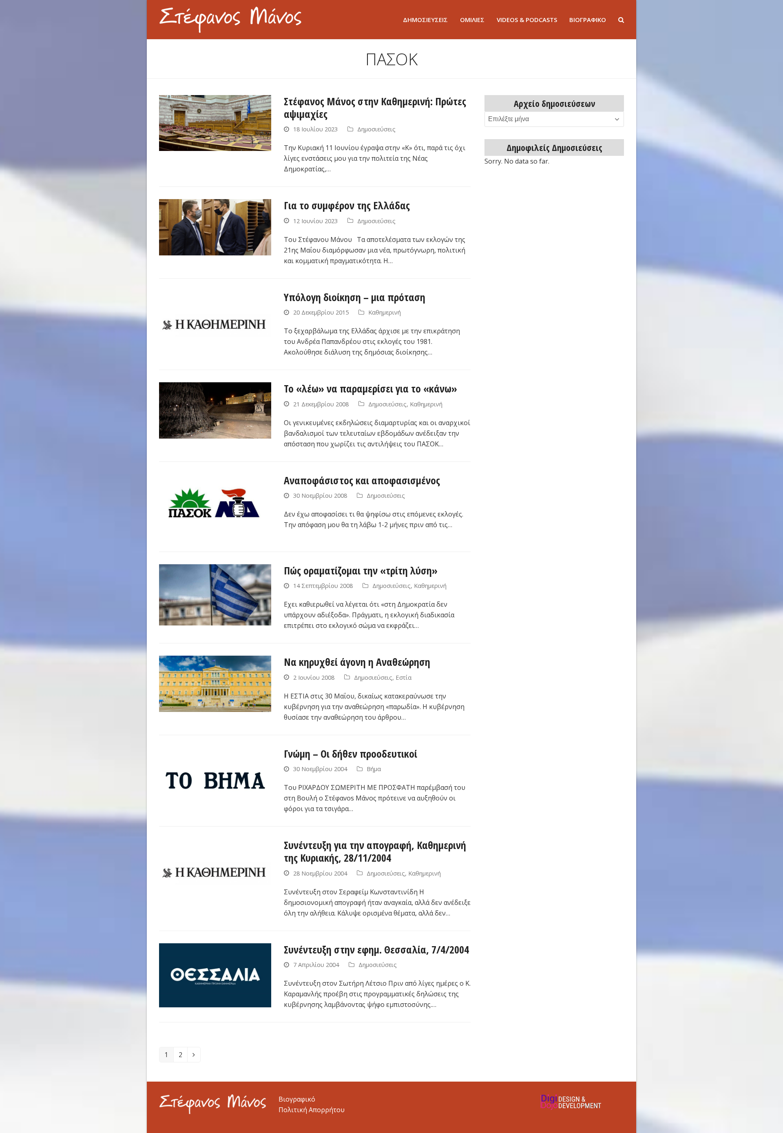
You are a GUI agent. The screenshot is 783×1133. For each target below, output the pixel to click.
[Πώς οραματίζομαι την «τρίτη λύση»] (215, 594)
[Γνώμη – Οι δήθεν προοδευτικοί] (215, 778)
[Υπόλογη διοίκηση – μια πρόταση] (215, 322)
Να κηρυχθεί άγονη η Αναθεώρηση (357, 661)
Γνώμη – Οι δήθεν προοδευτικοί (350, 753)
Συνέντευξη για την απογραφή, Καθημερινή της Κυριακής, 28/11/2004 (375, 851)
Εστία (403, 677)
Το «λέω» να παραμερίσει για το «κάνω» (370, 388)
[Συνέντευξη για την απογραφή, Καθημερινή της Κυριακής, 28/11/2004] (215, 870)
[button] (621, 19)
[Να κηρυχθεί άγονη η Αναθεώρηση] (215, 682)
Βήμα (374, 769)
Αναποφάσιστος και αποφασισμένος (362, 480)
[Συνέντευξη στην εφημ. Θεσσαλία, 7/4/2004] (215, 974)
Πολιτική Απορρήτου (312, 1109)
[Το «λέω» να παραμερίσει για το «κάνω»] (215, 409)
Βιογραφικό (297, 1099)
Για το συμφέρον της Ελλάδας (347, 205)
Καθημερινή (384, 312)
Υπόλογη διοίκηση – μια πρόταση (354, 297)
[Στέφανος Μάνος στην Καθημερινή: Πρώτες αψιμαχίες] (215, 122)
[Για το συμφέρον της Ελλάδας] (215, 226)
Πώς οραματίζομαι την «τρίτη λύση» (361, 570)
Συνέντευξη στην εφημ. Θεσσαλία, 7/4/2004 (376, 949)
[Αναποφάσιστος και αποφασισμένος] (215, 505)
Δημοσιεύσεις (376, 129)
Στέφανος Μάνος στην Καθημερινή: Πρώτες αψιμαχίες (375, 107)
